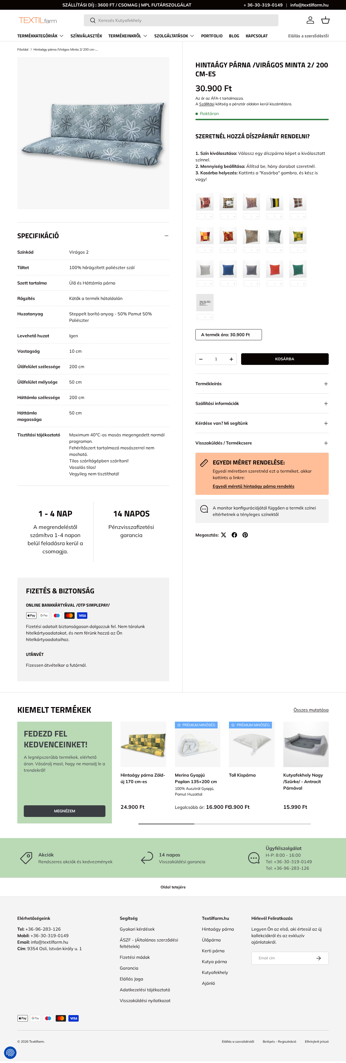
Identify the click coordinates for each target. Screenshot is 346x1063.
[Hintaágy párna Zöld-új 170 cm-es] (143, 744)
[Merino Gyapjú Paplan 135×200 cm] (198, 744)
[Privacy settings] (10, 1052)
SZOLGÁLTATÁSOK (171, 35)
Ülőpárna (211, 940)
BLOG (234, 35)
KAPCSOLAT (257, 35)
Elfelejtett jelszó (317, 1041)
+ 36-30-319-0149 (263, 5)
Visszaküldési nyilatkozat (145, 1000)
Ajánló (208, 983)
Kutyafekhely (215, 972)
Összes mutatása (311, 709)
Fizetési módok (135, 957)
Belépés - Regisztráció (279, 1041)
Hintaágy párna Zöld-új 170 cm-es (143, 778)
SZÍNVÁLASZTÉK (86, 35)
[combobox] (181, 20)
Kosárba (284, 359)
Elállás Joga (131, 979)
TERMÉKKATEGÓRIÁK (37, 35)
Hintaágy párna (218, 929)
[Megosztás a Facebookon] (234, 534)
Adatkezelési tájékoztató (145, 989)
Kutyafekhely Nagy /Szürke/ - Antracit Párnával (303, 781)
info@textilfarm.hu (309, 5)
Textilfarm (36, 1041)
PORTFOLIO (211, 35)
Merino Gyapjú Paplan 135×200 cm (196, 778)
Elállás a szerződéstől (308, 35)
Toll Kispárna (242, 774)
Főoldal (22, 49)
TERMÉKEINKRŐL (124, 35)
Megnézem (64, 810)
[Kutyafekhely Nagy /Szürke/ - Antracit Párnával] (306, 744)
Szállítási (206, 104)
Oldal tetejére (173, 887)
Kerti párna (213, 950)
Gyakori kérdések (137, 929)
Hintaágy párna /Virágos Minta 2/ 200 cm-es (66, 49)
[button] (325, 20)
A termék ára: (215, 335)
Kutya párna (214, 961)
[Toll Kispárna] (252, 744)
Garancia (129, 968)
